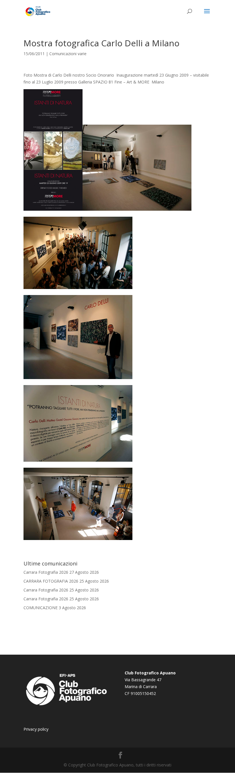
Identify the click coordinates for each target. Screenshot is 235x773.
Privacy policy (35, 729)
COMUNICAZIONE (40, 607)
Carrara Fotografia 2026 (45, 572)
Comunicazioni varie (68, 53)
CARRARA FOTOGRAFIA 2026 (50, 581)
